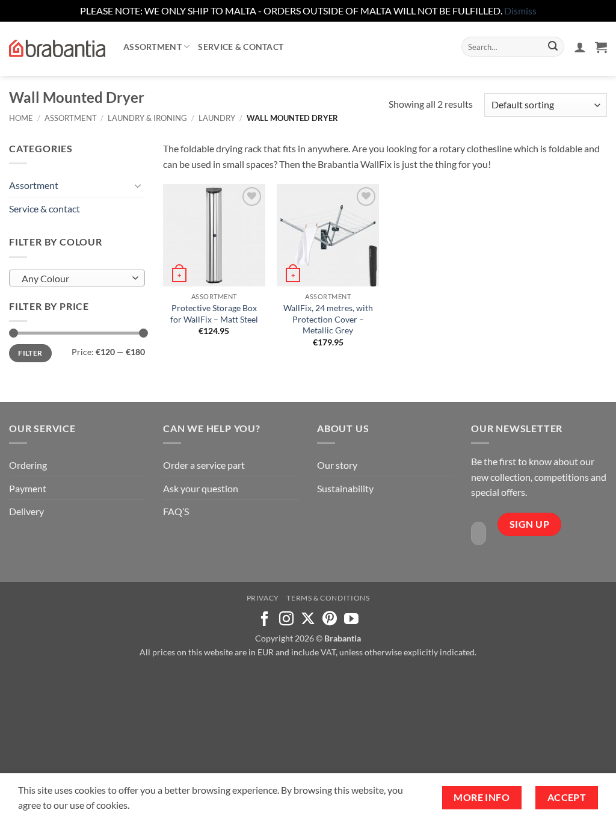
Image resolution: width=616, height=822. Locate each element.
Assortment (152, 47)
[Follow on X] (308, 619)
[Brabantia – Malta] (57, 49)
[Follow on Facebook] (264, 619)
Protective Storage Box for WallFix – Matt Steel (214, 313)
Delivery (26, 511)
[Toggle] (138, 185)
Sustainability (345, 488)
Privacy (263, 597)
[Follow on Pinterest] (329, 619)
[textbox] (74, 278)
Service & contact (240, 47)
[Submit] (553, 47)
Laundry (217, 118)
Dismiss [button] (520, 10)
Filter (30, 352)
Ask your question (200, 488)
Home (21, 118)
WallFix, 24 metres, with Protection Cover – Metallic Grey (328, 319)
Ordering (28, 465)
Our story (337, 465)
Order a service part (204, 465)
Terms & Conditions (327, 597)
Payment (27, 488)
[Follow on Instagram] (286, 619)
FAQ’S (176, 511)
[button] (580, 47)
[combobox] (77, 278)
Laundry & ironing (147, 118)
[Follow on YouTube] (351, 619)
